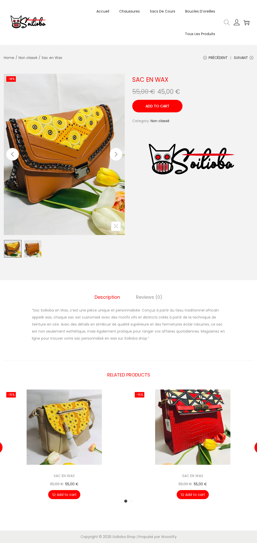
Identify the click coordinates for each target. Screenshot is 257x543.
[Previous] (12, 154)
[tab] (107, 297)
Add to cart (157, 106)
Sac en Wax (64, 475)
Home (9, 57)
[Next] (116, 154)
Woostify (169, 536)
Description (107, 297)
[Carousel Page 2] (131, 501)
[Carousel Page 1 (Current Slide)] (125, 501)
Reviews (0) (149, 297)
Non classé (28, 57)
